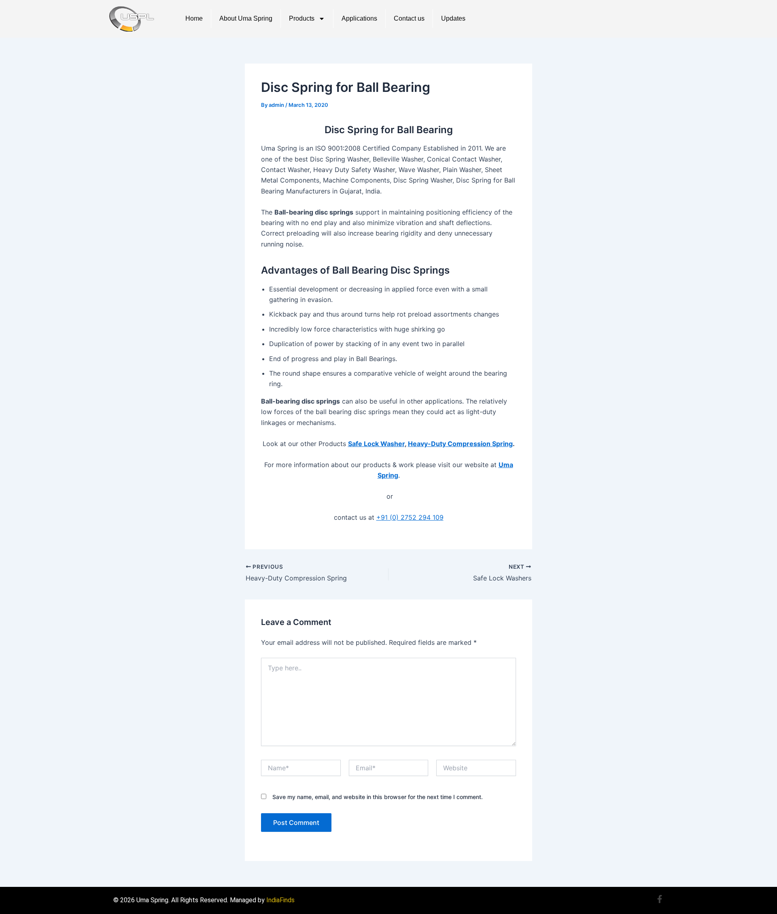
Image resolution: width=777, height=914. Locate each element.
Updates (453, 18)
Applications (359, 18)
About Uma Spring (245, 18)
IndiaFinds (280, 900)
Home (194, 18)
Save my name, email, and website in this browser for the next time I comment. (377, 796)
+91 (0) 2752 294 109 (410, 517)
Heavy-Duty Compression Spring (460, 444)
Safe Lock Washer (376, 444)
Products (301, 18)
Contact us (409, 18)
